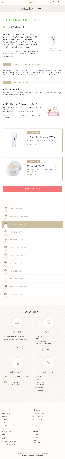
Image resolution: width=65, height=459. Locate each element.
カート (63, 3)
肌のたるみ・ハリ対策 (16, 263)
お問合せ (54, 3)
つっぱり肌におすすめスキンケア (19, 224)
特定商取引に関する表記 (9, 441)
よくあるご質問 (37, 419)
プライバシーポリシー (8, 444)
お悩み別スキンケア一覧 (32, 189)
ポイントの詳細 (40, 384)
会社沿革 (36, 437)
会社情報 (35, 431)
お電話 (50, 3)
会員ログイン (6, 438)
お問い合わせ (6, 434)
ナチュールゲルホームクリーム (32, 74)
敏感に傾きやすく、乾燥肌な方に (19, 216)
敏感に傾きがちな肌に (16, 232)
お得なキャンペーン (38, 410)
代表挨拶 (36, 434)
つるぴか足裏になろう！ (17, 271)
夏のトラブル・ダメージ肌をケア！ (20, 286)
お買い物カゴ (40, 376)
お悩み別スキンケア (38, 413)
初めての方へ (6, 413)
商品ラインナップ (7, 416)
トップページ (6, 410)
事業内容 (36, 440)
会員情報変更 (40, 387)
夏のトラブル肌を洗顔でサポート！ (20, 278)
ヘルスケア (5, 428)
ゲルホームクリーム (19, 107)
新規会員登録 (40, 390)
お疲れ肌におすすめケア (17, 208)
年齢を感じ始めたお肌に (17, 294)
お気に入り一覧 (40, 382)
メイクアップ (6, 425)
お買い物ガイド (6, 431)
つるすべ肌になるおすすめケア (18, 247)
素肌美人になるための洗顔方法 (18, 255)
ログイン (58, 3)
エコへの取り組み (38, 416)
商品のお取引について (39, 443)
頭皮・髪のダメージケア (17, 240)
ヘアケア (5, 422)
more (16, 347)
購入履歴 (39, 379)
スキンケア (5, 419)
